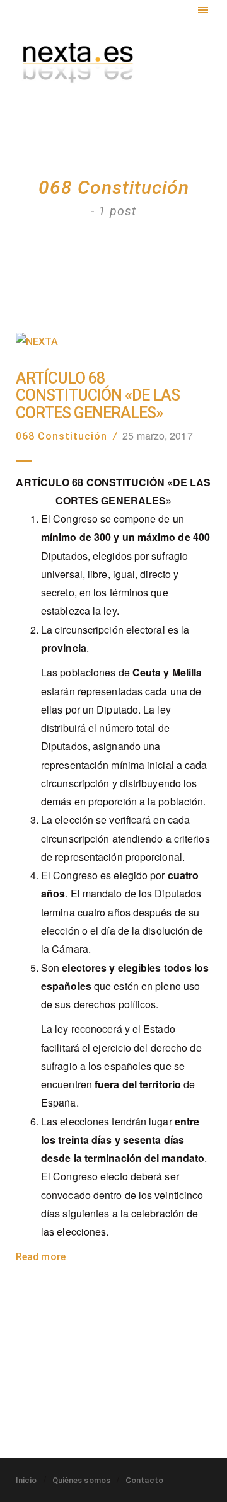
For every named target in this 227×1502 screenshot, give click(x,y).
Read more (41, 1257)
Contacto (144, 1480)
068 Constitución (61, 436)
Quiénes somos (81, 1480)
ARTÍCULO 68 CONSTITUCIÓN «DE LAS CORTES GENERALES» (98, 396)
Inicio (26, 1480)
